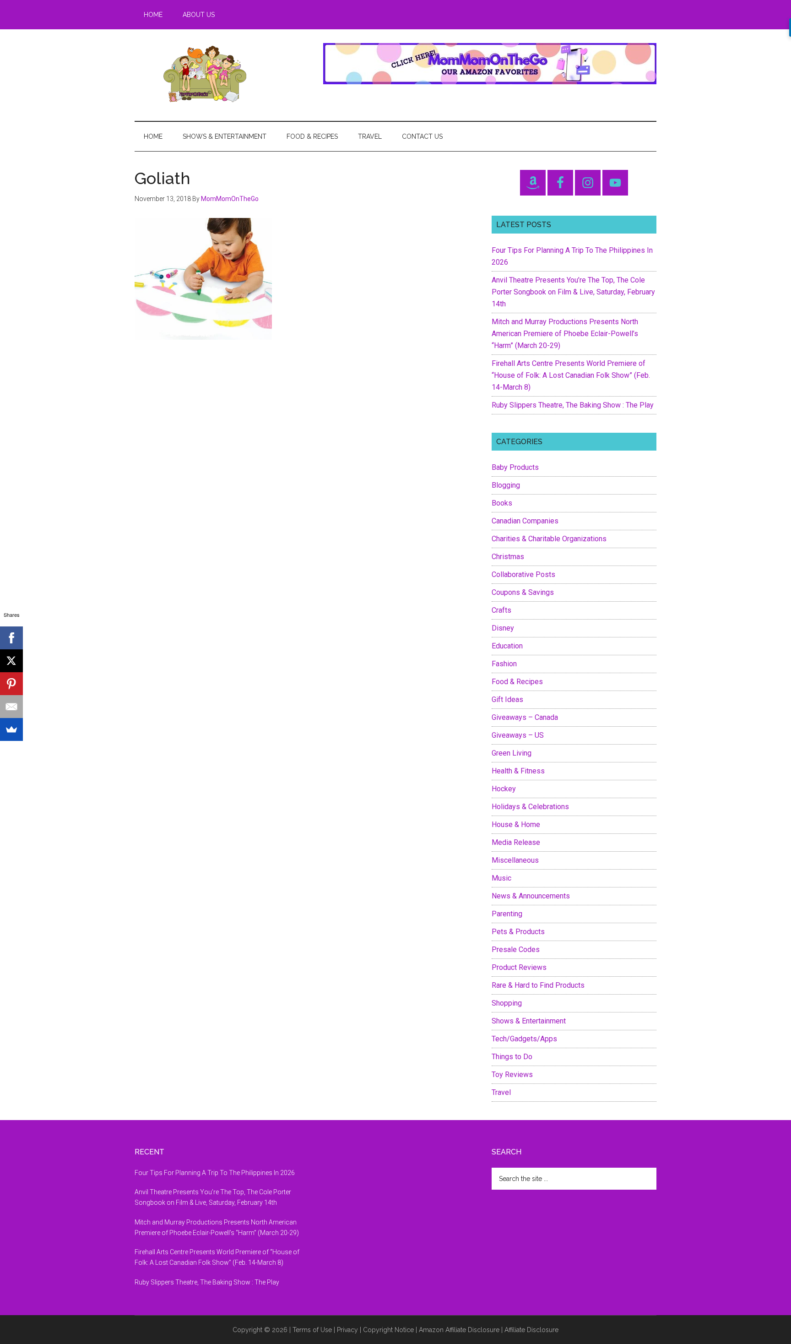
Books (502, 503)
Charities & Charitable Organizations (549, 538)
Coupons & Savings (523, 592)
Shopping (507, 1003)
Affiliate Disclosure (531, 1329)
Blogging (506, 485)
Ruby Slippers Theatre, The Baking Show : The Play (573, 405)
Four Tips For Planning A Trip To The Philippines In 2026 (215, 1172)
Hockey (504, 788)
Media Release (516, 842)
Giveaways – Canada (525, 717)
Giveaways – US (518, 735)
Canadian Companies (525, 521)
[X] (11, 660)
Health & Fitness (518, 771)
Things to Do (512, 1056)
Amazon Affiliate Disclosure (459, 1329)
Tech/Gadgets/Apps (524, 1038)
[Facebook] (11, 637)
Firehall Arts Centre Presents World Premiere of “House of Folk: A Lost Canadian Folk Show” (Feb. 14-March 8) (571, 375)
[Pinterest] (11, 683)
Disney (503, 628)
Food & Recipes (517, 681)
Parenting (507, 913)
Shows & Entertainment (529, 1021)
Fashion (504, 663)
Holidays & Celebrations (530, 806)
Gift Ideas (507, 699)
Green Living (511, 753)
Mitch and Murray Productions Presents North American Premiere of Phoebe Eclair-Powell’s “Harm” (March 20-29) (565, 333)
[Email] (11, 706)
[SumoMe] (11, 729)
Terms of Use (312, 1329)
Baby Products (515, 467)
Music (501, 878)
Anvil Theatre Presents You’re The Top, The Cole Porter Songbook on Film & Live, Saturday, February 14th (573, 292)
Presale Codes (516, 949)
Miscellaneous (515, 860)
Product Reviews (519, 967)
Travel (501, 1092)
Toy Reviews (512, 1074)
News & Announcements (531, 896)
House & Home (516, 824)
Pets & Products (518, 931)
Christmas (508, 556)
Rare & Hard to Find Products (538, 985)
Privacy (347, 1329)
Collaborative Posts (523, 574)
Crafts (501, 610)
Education (507, 646)
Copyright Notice (388, 1329)
